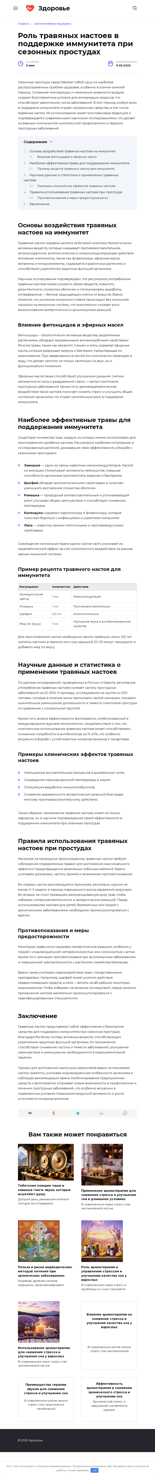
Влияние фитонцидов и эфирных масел (67, 157)
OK (95, 1470)
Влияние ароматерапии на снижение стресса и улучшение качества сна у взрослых (109, 1321)
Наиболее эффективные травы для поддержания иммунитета (79, 163)
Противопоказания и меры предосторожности (72, 198)
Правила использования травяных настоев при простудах (75, 192)
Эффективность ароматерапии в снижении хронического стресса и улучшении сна (109, 1390)
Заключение (39, 204)
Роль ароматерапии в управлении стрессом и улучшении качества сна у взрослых (104, 1273)
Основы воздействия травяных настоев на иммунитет (72, 151)
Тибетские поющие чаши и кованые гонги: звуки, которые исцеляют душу (44, 1190)
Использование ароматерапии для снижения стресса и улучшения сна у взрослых (44, 1352)
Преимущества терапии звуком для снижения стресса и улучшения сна (46, 1389)
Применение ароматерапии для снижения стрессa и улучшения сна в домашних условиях (108, 1195)
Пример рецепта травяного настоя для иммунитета (75, 168)
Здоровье (54, 8)
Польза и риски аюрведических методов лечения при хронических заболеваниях (45, 1271)
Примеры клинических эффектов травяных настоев (76, 186)
